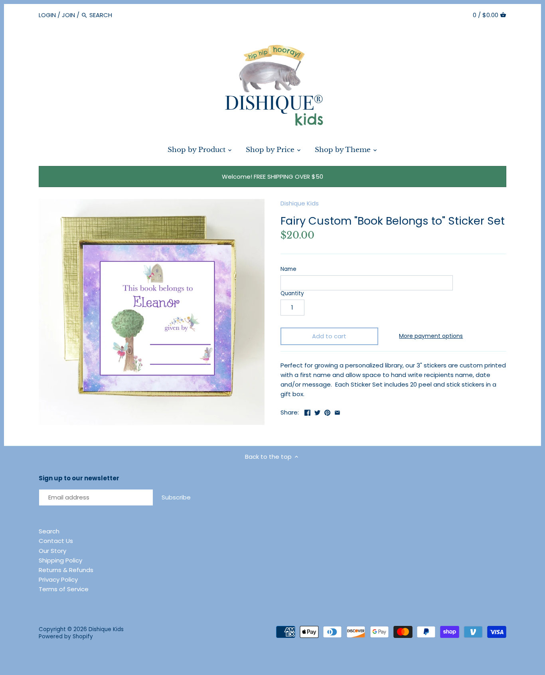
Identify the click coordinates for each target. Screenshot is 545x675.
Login (47, 15)
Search (49, 531)
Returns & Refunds (66, 570)
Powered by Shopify (66, 636)
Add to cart (329, 336)
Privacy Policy (58, 579)
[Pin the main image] (327, 411)
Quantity (292, 293)
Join (68, 15)
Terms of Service (64, 589)
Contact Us (56, 541)
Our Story (52, 551)
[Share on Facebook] (307, 411)
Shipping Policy (60, 560)
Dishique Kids (299, 203)
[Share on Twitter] (317, 411)
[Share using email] (337, 411)
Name (288, 269)
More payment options (431, 336)
